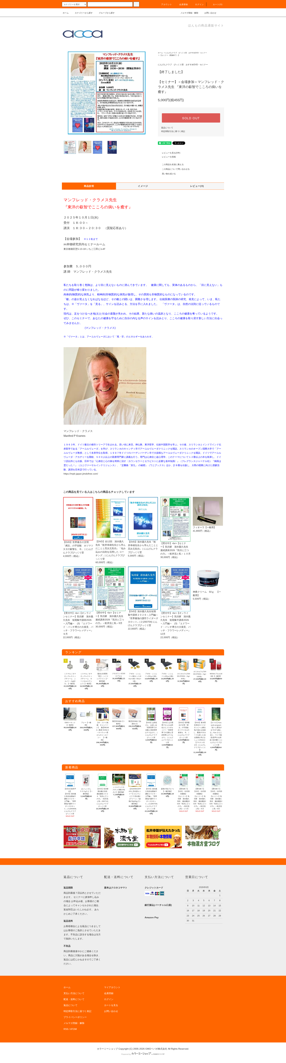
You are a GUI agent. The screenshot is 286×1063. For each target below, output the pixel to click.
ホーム (66, 13)
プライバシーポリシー (75, 1017)
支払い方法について (74, 993)
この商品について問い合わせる (176, 169)
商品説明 (89, 186)
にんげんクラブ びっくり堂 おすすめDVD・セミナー (186, 53)
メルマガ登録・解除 (189, 13)
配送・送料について (74, 999)
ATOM (73, 1029)
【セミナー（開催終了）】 (170, 55)
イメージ (143, 186)
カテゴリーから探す (84, 13)
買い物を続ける (169, 174)
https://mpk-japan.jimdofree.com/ (81, 473)
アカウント (166, 4)
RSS (66, 1029)
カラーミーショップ (107, 1048)
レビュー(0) (197, 186)
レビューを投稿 (169, 157)
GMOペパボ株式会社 (156, 1048)
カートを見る (111, 1005)
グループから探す (107, 13)
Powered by (126, 1054)
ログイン (199, 4)
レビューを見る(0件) (171, 153)
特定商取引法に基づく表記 (173, 131)
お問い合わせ (210, 13)
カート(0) (217, 4)
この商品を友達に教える (173, 164)
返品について (167, 128)
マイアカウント (112, 987)
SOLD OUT (191, 118)
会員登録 (183, 4)
